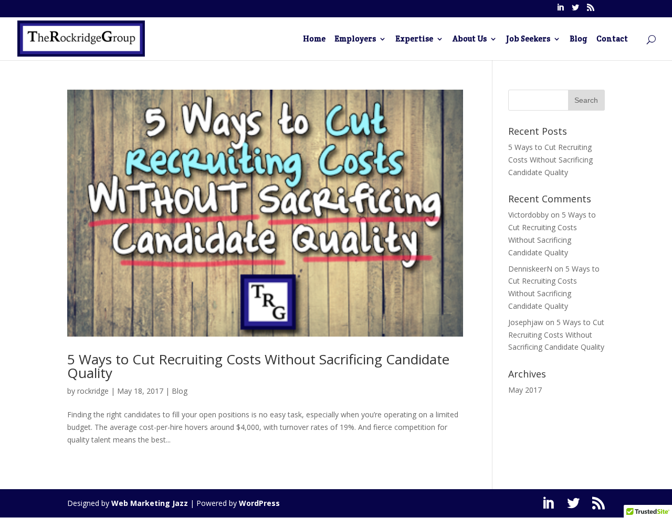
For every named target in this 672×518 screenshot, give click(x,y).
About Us (470, 39)
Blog (578, 39)
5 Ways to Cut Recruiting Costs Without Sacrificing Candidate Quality (258, 366)
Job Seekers (528, 39)
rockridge (93, 391)
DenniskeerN (530, 269)
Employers (355, 39)
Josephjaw (525, 322)
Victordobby (528, 215)
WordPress (259, 503)
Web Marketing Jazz (149, 503)
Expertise (414, 39)
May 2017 (525, 390)
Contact (612, 39)
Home (314, 39)
